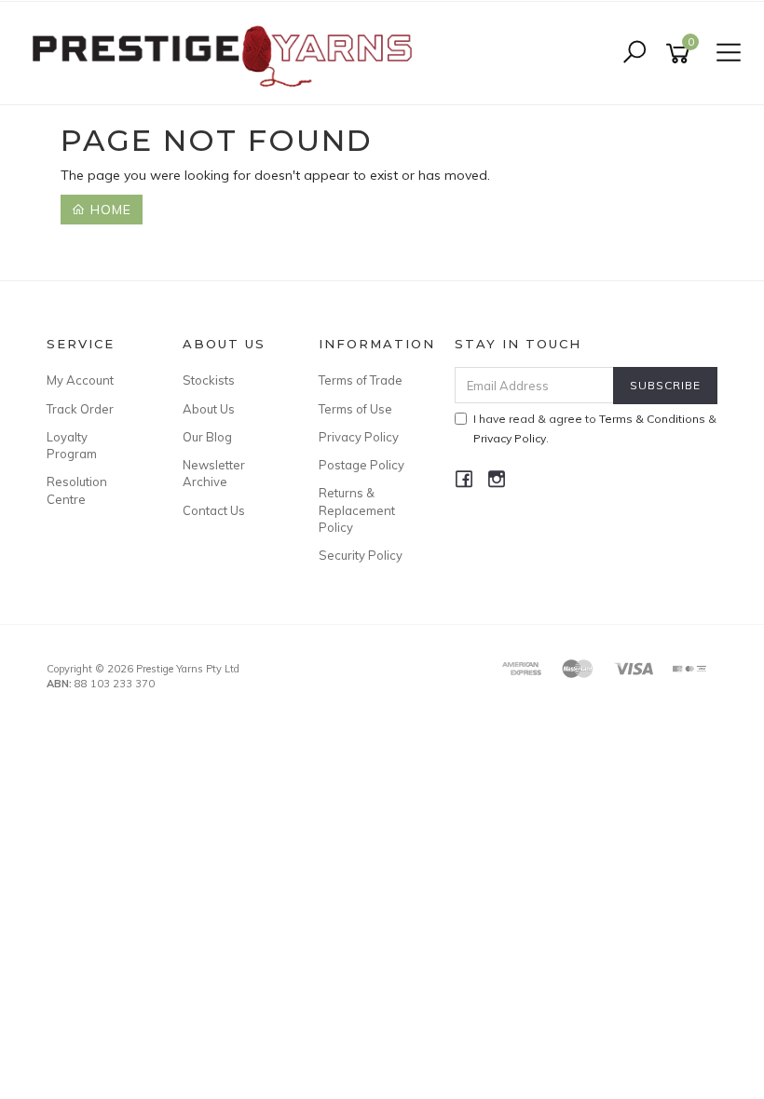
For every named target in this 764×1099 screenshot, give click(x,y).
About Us (209, 408)
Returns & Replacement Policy (357, 509)
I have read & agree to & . (594, 428)
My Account (80, 380)
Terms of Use (355, 408)
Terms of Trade (360, 380)
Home (108, 209)
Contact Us (214, 510)
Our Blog (207, 436)
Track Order (80, 408)
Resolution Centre (77, 490)
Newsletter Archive (214, 473)
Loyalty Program (72, 445)
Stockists (209, 380)
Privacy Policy (359, 436)
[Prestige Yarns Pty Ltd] (221, 52)
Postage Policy (361, 464)
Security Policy (360, 555)
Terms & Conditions (652, 419)
